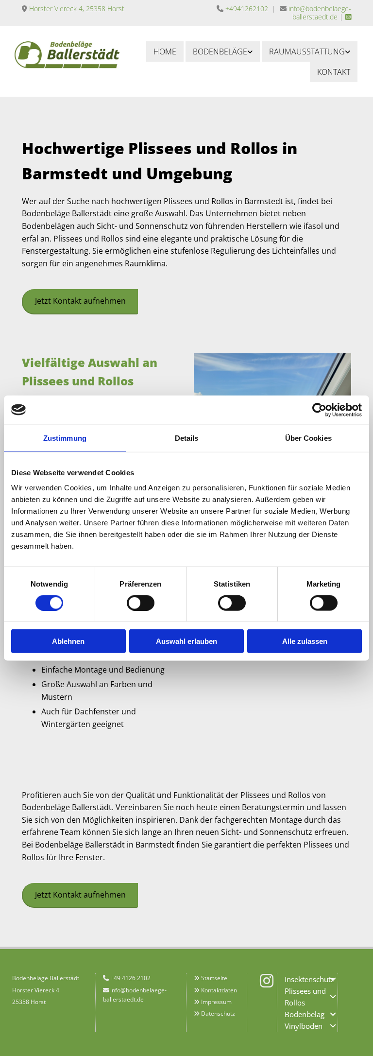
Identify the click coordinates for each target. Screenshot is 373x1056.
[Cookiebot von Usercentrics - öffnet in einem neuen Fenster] (319, 409)
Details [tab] (187, 437)
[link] (223, 51)
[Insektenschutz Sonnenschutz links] (347, 51)
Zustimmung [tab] (64, 437)
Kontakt (333, 72)
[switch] (140, 602)
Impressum (216, 1002)
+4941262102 (246, 8)
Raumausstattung (307, 51)
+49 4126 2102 (130, 978)
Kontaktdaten (219, 990)
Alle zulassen (304, 641)
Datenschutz (218, 1013)
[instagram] (266, 980)
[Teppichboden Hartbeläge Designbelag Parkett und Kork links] (250, 51)
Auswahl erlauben (186, 641)
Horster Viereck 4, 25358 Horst (76, 8)
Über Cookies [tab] (308, 437)
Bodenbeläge (220, 51)
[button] (80, 301)
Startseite (214, 978)
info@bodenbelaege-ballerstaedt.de (319, 12)
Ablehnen (68, 641)
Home (164, 51)
